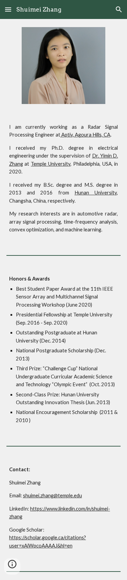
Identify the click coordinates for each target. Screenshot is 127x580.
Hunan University (96, 192)
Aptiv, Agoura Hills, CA (85, 135)
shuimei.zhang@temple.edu (52, 495)
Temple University (50, 164)
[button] (8, 9)
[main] (63, 178)
